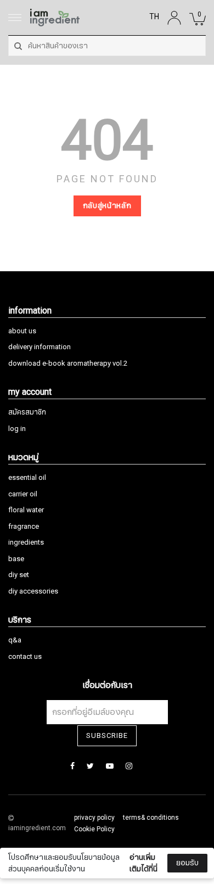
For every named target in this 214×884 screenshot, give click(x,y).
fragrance (23, 526)
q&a (14, 640)
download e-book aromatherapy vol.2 (67, 363)
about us (22, 331)
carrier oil (22, 494)
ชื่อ (22, 762)
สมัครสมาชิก (27, 412)
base (16, 558)
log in (17, 428)
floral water (26, 510)
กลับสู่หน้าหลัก (107, 205)
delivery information (39, 347)
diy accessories (33, 591)
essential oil (27, 477)
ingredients (26, 542)
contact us (25, 656)
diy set (18, 574)
